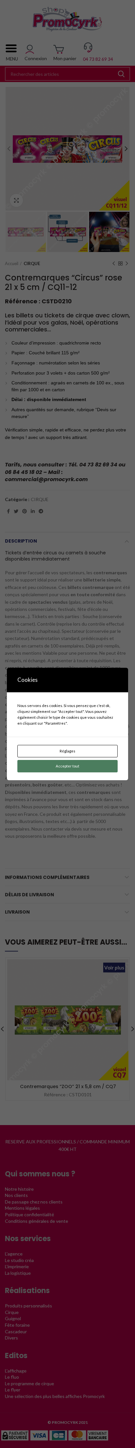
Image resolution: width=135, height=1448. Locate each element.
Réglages (67, 751)
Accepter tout (67, 766)
